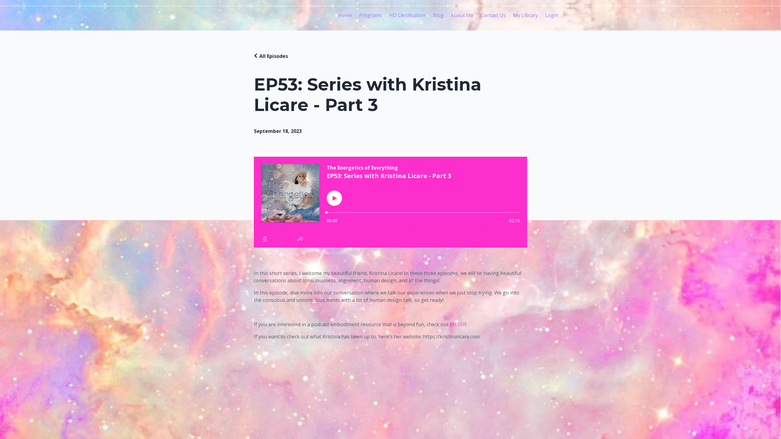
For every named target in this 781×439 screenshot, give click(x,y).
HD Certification (407, 15)
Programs (370, 15)
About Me (462, 15)
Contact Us (493, 15)
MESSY (457, 324)
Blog (438, 15)
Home (345, 15)
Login (551, 15)
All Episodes (273, 56)
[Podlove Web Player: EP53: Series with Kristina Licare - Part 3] (390, 202)
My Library (525, 15)
